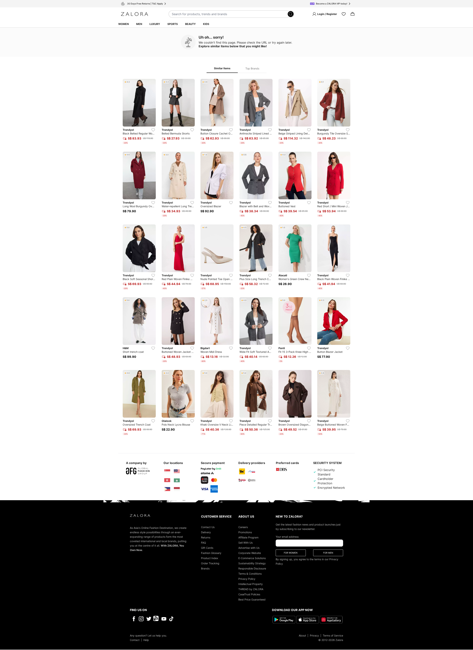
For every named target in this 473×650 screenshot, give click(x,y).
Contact (134, 640)
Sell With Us (245, 542)
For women (290, 552)
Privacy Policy (246, 578)
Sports (172, 23)
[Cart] (352, 14)
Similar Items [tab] (222, 68)
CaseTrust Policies (249, 594)
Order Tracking (210, 563)
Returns (205, 537)
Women (123, 23)
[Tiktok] (195, 618)
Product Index (209, 558)
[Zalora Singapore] (167, 471)
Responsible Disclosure (252, 568)
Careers (243, 527)
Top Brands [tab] (252, 68)
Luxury (154, 23)
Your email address (287, 536)
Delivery (206, 532)
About (302, 635)
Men (139, 23)
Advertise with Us (248, 547)
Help (146, 640)
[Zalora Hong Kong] (167, 480)
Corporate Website (249, 553)
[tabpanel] (236, 258)
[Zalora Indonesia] (177, 489)
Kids (206, 23)
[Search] (291, 14)
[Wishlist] (343, 14)
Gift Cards (207, 547)
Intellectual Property (250, 584)
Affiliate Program (248, 537)
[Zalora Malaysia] (177, 471)
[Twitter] (149, 618)
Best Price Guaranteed (252, 599)
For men (328, 552)
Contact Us (208, 527)
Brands (205, 568)
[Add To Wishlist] (153, 130)
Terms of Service (333, 635)
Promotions (245, 532)
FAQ (203, 542)
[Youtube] (164, 618)
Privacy (314, 635)
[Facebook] (133, 618)
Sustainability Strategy (252, 563)
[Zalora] (134, 14)
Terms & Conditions (250, 573)
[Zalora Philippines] (167, 489)
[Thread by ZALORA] (156, 618)
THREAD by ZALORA (250, 589)
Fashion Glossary (211, 553)
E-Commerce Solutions (252, 558)
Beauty (190, 23)
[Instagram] (141, 618)
